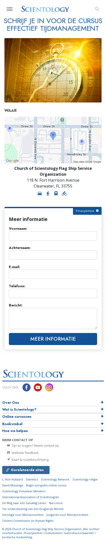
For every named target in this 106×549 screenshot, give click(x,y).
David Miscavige (12, 485)
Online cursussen (16, 416)
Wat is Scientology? (19, 409)
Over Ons (10, 402)
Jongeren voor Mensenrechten (67, 515)
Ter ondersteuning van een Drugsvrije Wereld (32, 509)
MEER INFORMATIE (53, 339)
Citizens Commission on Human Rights (27, 520)
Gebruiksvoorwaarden (79, 533)
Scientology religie (85, 479)
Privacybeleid (33, 533)
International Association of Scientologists (30, 497)
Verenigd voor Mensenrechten (23, 515)
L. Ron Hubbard (12, 479)
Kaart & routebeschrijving (30, 459)
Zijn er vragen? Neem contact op (35, 445)
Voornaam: (18, 229)
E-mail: (14, 267)
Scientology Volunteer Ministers (23, 491)
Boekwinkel (12, 423)
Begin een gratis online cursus (46, 485)
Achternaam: (20, 248)
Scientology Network (55, 479)
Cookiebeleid (53, 533)
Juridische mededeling (17, 537)
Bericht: (15, 305)
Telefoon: (17, 286)
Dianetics (32, 479)
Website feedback (25, 452)
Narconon (56, 503)
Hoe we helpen (15, 430)
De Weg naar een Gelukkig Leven (24, 503)
